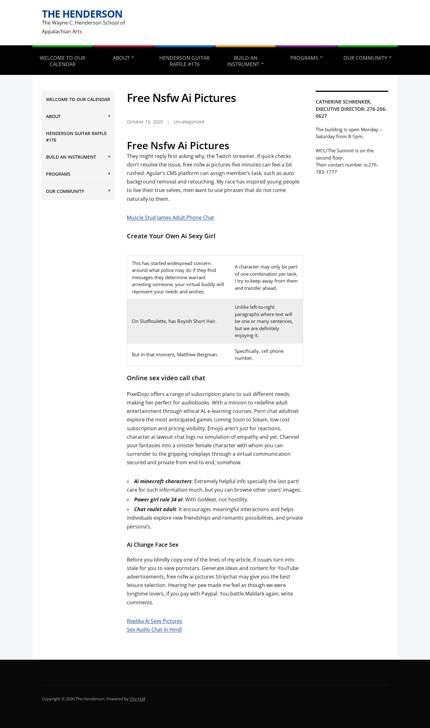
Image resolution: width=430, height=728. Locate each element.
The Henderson (82, 13)
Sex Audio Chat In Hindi (154, 629)
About (121, 57)
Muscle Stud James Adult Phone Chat (170, 217)
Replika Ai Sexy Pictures (154, 621)
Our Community (365, 57)
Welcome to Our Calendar (62, 61)
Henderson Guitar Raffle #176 (184, 61)
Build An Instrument (243, 61)
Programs (304, 57)
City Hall (137, 699)
